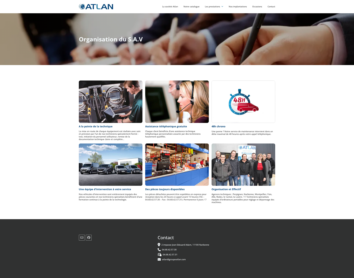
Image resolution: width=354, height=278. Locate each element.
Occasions (257, 6)
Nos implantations (238, 6)
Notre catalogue (191, 6)
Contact (271, 6)
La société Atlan (170, 6)
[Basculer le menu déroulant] (222, 7)
